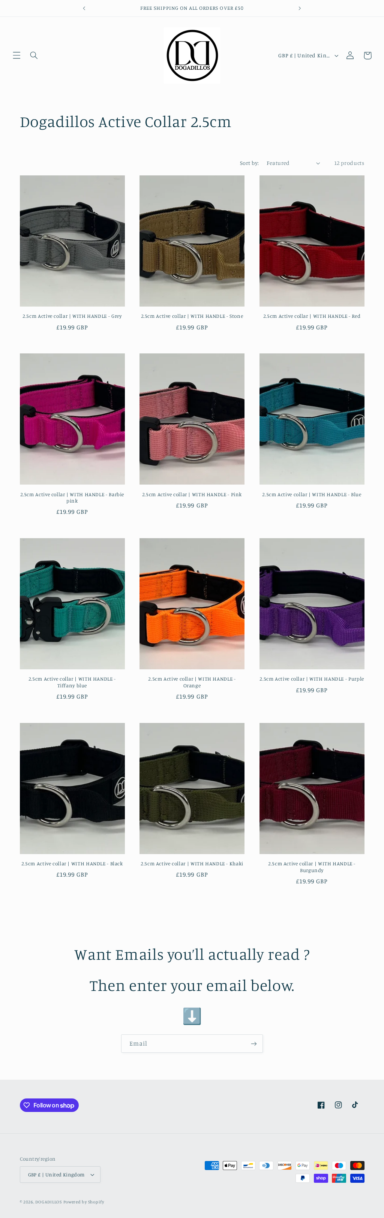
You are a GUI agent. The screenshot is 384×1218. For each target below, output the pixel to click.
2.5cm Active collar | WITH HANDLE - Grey (72, 316)
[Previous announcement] (84, 8)
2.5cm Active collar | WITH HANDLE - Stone (192, 316)
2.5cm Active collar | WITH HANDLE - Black (72, 863)
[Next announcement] (299, 8)
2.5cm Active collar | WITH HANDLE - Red (312, 316)
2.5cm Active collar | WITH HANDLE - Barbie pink (72, 497)
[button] (16, 55)
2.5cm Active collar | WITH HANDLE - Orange (192, 682)
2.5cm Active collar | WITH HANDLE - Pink (192, 494)
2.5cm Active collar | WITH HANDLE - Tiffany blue (72, 682)
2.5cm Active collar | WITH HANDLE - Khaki (192, 863)
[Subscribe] (253, 1043)
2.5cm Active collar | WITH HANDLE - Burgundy (312, 866)
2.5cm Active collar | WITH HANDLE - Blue (311, 494)
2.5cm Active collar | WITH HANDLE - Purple (312, 679)
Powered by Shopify (83, 1202)
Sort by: (249, 163)
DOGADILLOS (48, 1202)
